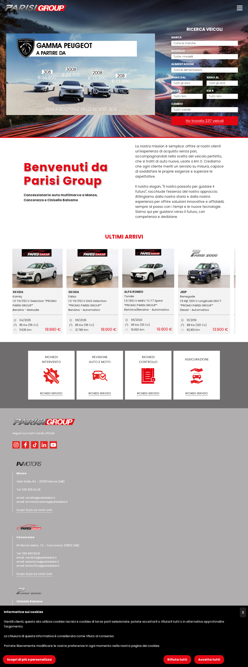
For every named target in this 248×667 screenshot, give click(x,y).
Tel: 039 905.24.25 (28, 490)
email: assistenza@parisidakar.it (37, 562)
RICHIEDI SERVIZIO (51, 393)
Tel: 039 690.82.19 (28, 553)
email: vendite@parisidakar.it (35, 498)
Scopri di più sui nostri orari (34, 510)
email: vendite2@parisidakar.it (36, 558)
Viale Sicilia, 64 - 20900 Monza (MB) (40, 481)
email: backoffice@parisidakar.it (38, 566)
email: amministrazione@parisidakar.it (42, 502)
